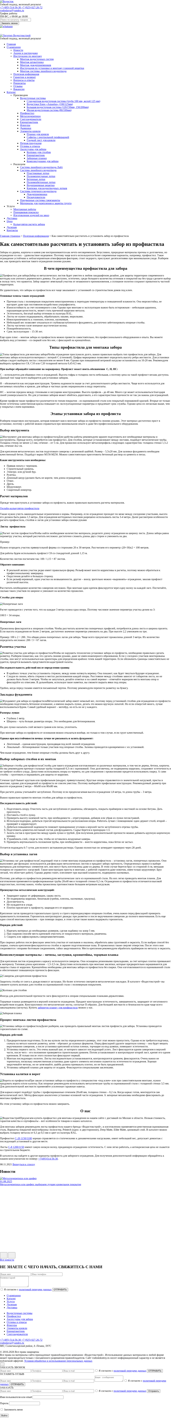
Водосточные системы (33, 98)
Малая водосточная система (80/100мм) (49, 110)
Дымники (25, 128)
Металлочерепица (30, 116)
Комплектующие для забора (42, 161)
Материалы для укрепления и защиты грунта (45, 203)
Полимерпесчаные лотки (41, 176)
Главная (11, 44)
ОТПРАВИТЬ (60, 1289)
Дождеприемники (37, 194)
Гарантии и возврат (24, 77)
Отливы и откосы (30, 146)
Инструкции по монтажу (27, 56)
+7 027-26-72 (32, 7)
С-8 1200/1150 (16, 1147)
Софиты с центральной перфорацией (48, 137)
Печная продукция (30, 143)
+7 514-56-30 (11, 7)
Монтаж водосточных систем (37, 59)
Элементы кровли (30, 131)
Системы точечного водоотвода (38, 191)
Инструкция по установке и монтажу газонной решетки (52, 68)
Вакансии (19, 89)
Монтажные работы (24, 209)
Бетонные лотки (36, 179)
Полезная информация (26, 74)
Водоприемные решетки (41, 185)
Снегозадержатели (30, 119)
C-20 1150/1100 (23, 1138)
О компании (14, 47)
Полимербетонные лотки (41, 182)
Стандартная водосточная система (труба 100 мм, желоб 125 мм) (63, 101)
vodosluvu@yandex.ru (12, 10)
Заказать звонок (9, 23)
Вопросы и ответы (24, 80)
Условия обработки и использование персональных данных (58, 1360)
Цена (10, 221)
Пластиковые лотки (38, 173)
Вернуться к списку (24, 1164)
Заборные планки (37, 158)
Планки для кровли (38, 134)
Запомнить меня (13, 1409)
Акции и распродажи (25, 53)
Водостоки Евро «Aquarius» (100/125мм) (50, 104)
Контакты (12, 230)
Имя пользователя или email (16, 1397)
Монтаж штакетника (32, 62)
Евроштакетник (29, 122)
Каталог (11, 92)
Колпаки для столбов (39, 152)
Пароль (4, 1403)
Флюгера (25, 125)
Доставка (12, 218)
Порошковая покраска (26, 212)
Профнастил (27, 113)
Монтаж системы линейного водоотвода (43, 71)
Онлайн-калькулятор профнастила (19, 508)
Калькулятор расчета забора (29, 224)
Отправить (153, 1391)
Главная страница (10, 236)
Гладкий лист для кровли (41, 140)
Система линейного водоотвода (38, 170)
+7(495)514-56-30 (48, 1158)
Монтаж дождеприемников (35, 65)
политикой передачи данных (35, 1289)
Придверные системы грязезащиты (40, 200)
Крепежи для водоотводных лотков (47, 188)
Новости (18, 50)
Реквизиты (19, 83)
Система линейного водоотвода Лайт (41, 167)
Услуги (11, 1301)
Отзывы (18, 86)
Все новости (7, 1259)
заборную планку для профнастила (58, 1007)
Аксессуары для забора (33, 149)
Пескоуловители (36, 197)
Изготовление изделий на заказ (31, 215)
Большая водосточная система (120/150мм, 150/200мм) (58, 107)
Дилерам (12, 227)
